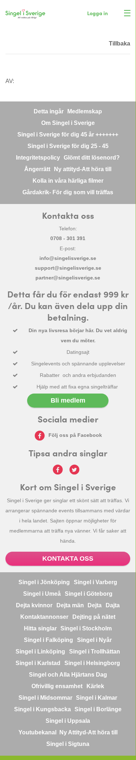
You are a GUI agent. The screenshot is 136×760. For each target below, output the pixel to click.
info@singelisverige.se (67, 258)
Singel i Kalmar (96, 698)
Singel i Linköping (40, 651)
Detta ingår (49, 111)
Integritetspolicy (38, 158)
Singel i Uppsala (68, 721)
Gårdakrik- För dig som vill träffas (67, 192)
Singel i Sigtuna (67, 744)
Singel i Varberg (95, 582)
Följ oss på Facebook (75, 435)
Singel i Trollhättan (94, 651)
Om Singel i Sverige (68, 123)
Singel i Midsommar (45, 698)
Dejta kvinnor (34, 605)
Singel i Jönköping (44, 582)
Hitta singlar (40, 628)
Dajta (113, 605)
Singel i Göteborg (88, 594)
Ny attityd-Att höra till (82, 169)
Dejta (95, 605)
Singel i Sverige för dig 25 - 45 (68, 146)
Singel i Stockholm (86, 628)
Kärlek (95, 686)
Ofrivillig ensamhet (56, 686)
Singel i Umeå (42, 594)
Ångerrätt (37, 169)
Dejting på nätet (93, 617)
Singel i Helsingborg (92, 663)
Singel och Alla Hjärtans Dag (68, 675)
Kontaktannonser (44, 617)
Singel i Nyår (94, 640)
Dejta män (70, 605)
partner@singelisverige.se (67, 278)
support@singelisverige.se (68, 268)
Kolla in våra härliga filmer (68, 181)
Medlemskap (84, 111)
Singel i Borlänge (98, 709)
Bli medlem (68, 400)
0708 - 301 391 (67, 238)
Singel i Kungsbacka (42, 709)
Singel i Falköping (48, 640)
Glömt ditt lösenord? (92, 158)
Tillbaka (119, 43)
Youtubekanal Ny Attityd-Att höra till (68, 732)
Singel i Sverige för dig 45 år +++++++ (67, 134)
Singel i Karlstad (38, 663)
